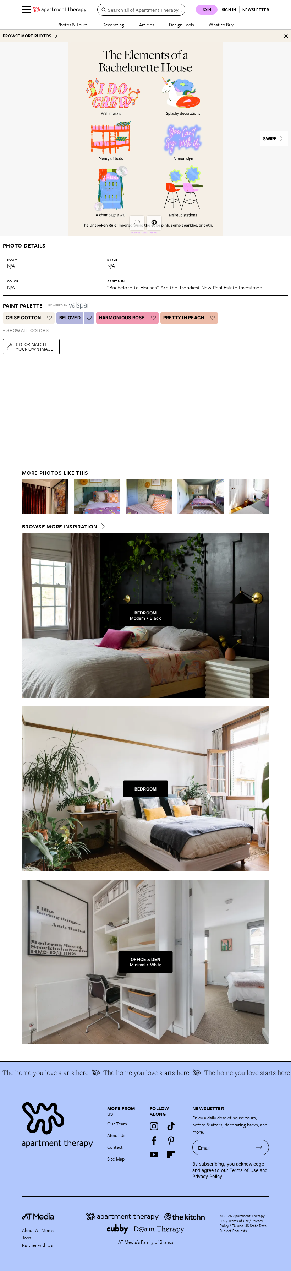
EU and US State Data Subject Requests (243, 1228)
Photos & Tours (72, 24)
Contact (115, 1147)
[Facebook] (154, 1140)
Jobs (26, 1237)
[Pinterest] (171, 1140)
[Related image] (45, 496)
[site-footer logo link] (38, 1217)
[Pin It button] (154, 223)
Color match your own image (34, 346)
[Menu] (26, 9)
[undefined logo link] (60, 9)
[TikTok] (171, 1126)
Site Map (116, 1158)
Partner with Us (37, 1245)
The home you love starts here (237, 1072)
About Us (116, 1135)
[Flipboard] (171, 1154)
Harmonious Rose (122, 317)
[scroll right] (263, 496)
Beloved (70, 317)
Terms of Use (244, 1170)
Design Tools (181, 24)
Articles (146, 24)
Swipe (269, 138)
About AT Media (38, 1230)
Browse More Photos (27, 36)
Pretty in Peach (183, 317)
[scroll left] (27, 496)
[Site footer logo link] (60, 1123)
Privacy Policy (207, 1176)
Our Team (117, 1123)
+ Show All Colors (26, 330)
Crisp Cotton (23, 317)
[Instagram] (154, 1126)
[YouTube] (154, 1154)
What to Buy (221, 24)
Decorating (113, 24)
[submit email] (259, 1147)
